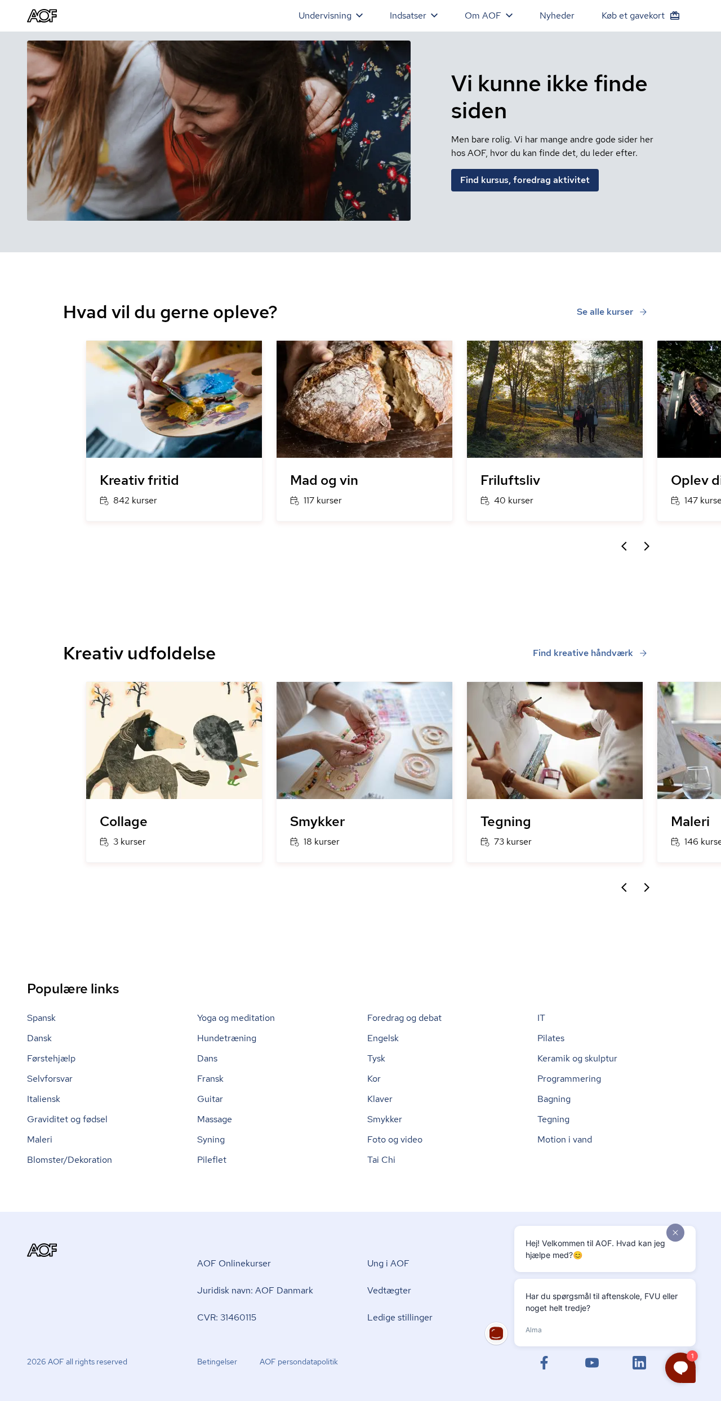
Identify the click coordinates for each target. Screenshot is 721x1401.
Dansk (39, 1038)
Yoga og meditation (236, 1018)
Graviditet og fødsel (67, 1119)
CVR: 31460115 (226, 1317)
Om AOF (483, 15)
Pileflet (211, 1160)
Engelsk (383, 1038)
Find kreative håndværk (583, 653)
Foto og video (394, 1139)
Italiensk (43, 1099)
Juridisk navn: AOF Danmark (255, 1290)
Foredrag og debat (404, 1018)
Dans (207, 1058)
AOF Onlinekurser (234, 1263)
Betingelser (217, 1362)
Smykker (384, 1119)
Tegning (553, 1119)
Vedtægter (389, 1290)
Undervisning (325, 15)
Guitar (210, 1099)
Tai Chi (381, 1160)
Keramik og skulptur (577, 1058)
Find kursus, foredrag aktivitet (525, 180)
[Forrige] (624, 546)
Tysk (376, 1058)
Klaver (380, 1099)
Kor (374, 1079)
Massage (214, 1119)
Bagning (554, 1099)
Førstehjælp (51, 1058)
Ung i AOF (388, 1263)
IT (541, 1018)
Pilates (550, 1038)
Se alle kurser (605, 312)
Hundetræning (226, 1038)
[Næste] (646, 546)
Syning (211, 1139)
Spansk (41, 1018)
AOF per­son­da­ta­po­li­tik (299, 1362)
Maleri (39, 1139)
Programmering (569, 1079)
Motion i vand (564, 1139)
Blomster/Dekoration (69, 1160)
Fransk (210, 1079)
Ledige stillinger (400, 1317)
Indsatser (408, 15)
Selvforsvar (50, 1079)
